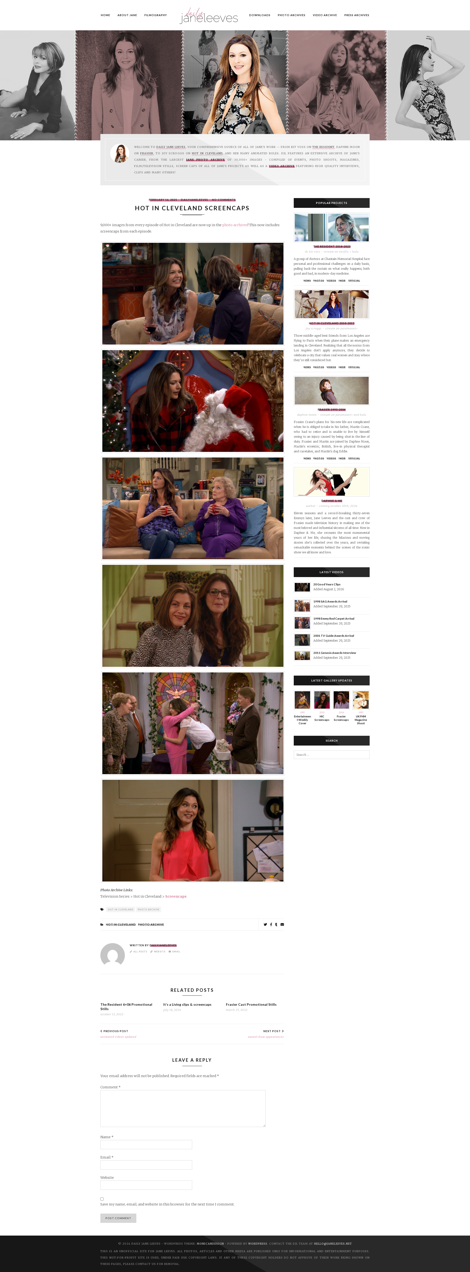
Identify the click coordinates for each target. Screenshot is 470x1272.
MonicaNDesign (210, 1243)
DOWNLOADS (259, 15)
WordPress (257, 1243)
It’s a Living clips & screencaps (187, 1004)
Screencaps (176, 896)
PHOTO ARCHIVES (292, 15)
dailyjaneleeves (194, 199)
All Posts (140, 951)
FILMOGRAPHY (155, 15)
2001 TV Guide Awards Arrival (333, 635)
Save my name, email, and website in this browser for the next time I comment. (167, 1204)
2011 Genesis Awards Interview (334, 653)
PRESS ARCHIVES (356, 15)
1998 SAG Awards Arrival (330, 601)
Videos (331, 280)
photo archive (148, 909)
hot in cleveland (120, 909)
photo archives (235, 225)
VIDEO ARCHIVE (325, 15)
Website (159, 951)
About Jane (127, 15)
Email (176, 951)
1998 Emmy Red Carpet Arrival (333, 618)
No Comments (224, 199)
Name (107, 1137)
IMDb (342, 280)
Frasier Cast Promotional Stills (251, 1004)
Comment (110, 1087)
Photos (318, 280)
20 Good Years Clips (327, 584)
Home (105, 15)
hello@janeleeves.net (333, 1243)
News (307, 280)
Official (354, 280)
